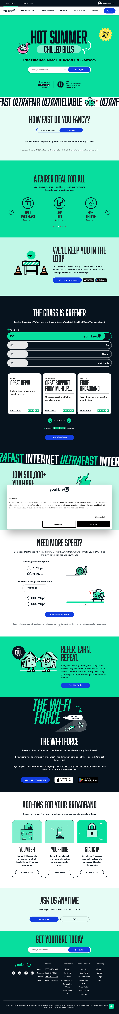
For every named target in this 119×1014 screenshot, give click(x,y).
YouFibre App (68, 766)
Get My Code (75, 685)
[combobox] (32, 69)
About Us (100, 969)
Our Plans (84, 973)
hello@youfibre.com (51, 980)
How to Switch (84, 976)
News (67, 969)
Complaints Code (68, 985)
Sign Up (84, 969)
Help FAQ (68, 980)
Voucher (83, 994)
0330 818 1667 (51, 973)
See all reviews (59, 437)
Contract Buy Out (83, 981)
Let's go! (79, 69)
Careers (67, 976)
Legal (100, 976)
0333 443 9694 (51, 969)
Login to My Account (67, 280)
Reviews (67, 973)
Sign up (109, 11)
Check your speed (59, 614)
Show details (100, 517)
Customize (57, 524)
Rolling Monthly (48, 130)
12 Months (71, 130)
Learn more (27, 872)
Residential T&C (67, 992)
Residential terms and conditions (81, 150)
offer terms (53, 150)
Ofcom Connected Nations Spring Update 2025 (85, 624)
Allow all (93, 524)
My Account (85, 766)
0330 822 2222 (51, 976)
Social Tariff (84, 990)
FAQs (75, 919)
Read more (15, 410)
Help (100, 980)
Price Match (84, 987)
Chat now (44, 919)
